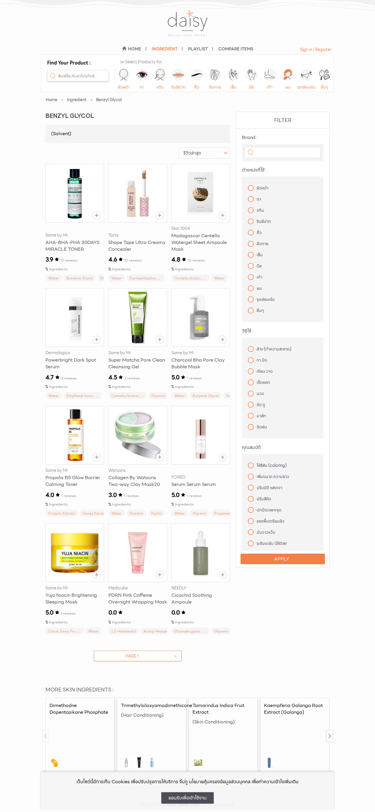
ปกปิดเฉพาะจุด (269, 510)
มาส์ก (261, 416)
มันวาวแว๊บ (266, 532)
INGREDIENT (165, 49)
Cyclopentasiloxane (145, 278)
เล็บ (233, 87)
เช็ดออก (263, 382)
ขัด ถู (261, 404)
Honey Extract (94, 513)
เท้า (269, 87)
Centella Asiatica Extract (195, 278)
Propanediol (224, 513)
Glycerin (158, 396)
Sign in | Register (315, 49)
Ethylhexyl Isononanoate (87, 396)
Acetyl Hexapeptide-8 (162, 631)
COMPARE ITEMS (235, 49)
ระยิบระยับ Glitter (272, 543)
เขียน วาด (265, 371)
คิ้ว (196, 87)
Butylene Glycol (80, 278)
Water (53, 278)
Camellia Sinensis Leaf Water (135, 396)
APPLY (281, 558)
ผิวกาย (215, 87)
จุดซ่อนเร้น (306, 87)
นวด (260, 393)
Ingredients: (59, 269)
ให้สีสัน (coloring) (272, 465)
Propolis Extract (61, 513)
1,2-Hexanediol (123, 631)
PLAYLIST (198, 49)
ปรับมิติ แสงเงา (269, 487)
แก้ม (160, 87)
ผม (288, 87)
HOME (134, 49)
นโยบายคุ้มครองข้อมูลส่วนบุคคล (219, 781)
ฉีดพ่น (262, 427)
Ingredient (77, 100)
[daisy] (187, 27)
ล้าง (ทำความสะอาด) (274, 349)
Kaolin (156, 513)
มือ (251, 87)
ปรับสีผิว (264, 499)
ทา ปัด (262, 360)
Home (51, 100)
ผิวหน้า (123, 87)
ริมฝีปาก (178, 87)
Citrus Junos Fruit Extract (69, 631)
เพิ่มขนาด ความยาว (273, 476)
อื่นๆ (324, 87)
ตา (142, 87)
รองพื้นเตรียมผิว (270, 521)
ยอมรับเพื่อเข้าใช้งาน (187, 797)
